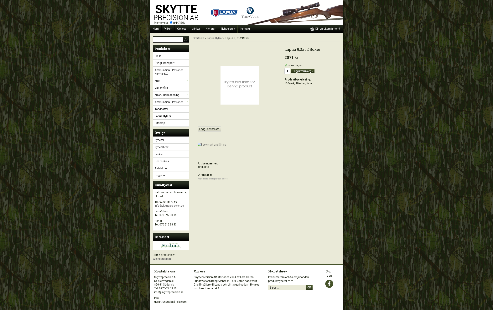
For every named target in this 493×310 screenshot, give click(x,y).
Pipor (158, 55)
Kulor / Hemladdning (167, 94)
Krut (157, 80)
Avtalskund (161, 168)
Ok (309, 287)
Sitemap (160, 123)
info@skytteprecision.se (169, 205)
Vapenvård (161, 87)
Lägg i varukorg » (303, 71)
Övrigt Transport (164, 63)
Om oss (181, 28)
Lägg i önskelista (209, 129)
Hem (156, 28)
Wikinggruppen (162, 258)
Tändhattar (161, 109)
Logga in (160, 175)
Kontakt (245, 28)
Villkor (168, 28)
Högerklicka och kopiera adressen (213, 179)
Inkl (175, 22)
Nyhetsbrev (228, 28)
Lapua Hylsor (163, 116)
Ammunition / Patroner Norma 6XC (169, 72)
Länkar (196, 28)
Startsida (198, 38)
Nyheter (210, 28)
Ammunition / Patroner (169, 102)
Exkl (182, 22)
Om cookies (162, 161)
